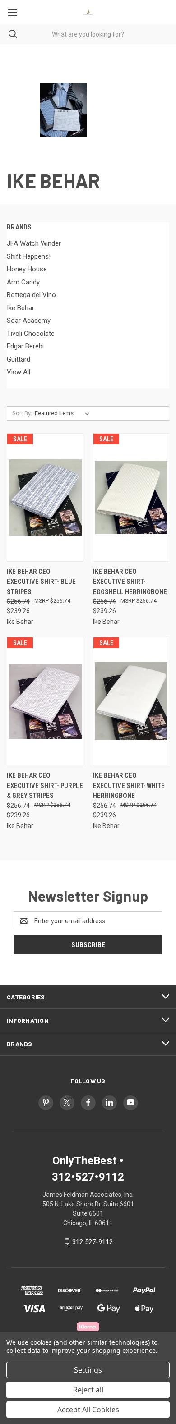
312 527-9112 (92, 1242)
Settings (88, 1370)
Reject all (88, 1390)
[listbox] (63, 413)
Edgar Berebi (25, 346)
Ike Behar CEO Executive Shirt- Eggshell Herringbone (130, 582)
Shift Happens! (29, 256)
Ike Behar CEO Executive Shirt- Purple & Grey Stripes (45, 785)
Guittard (18, 359)
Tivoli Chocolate (31, 334)
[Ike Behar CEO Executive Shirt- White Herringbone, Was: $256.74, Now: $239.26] (131, 701)
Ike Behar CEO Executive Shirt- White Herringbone (129, 785)
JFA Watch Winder (34, 243)
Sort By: (22, 413)
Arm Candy (23, 282)
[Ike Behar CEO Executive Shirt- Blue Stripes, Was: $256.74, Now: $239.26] (45, 497)
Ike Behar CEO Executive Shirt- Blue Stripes (41, 582)
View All (18, 372)
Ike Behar (20, 308)
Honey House (27, 269)
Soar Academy (29, 320)
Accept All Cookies (88, 1410)
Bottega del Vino (31, 295)
